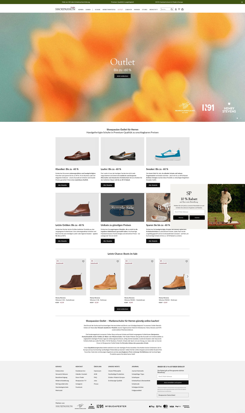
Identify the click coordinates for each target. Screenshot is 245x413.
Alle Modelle (62, 185)
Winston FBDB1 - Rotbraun (168, 300)
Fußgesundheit (137, 390)
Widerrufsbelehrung (62, 380)
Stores (144, 9)
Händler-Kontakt (81, 374)
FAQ (95, 377)
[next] (187, 276)
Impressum (97, 371)
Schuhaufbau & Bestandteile (141, 380)
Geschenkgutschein (62, 387)
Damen (88, 9)
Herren (80, 9)
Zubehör (128, 9)
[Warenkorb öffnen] (182, 9)
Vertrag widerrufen (62, 384)
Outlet (120, 9)
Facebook (79, 387)
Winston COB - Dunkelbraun (65, 300)
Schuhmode (135, 384)
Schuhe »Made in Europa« (116, 377)
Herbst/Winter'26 (109, 9)
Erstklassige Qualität (115, 380)
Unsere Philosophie (114, 371)
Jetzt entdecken (122, 76)
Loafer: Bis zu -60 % (111, 169)
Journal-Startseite (138, 371)
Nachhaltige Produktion (116, 374)
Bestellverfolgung (61, 377)
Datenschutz (60, 371)
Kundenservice (80, 371)
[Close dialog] (243, 186)
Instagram (79, 384)
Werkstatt (153, 9)
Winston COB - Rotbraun (98, 300)
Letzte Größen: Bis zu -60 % (70, 225)
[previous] (57, 276)
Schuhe (97, 9)
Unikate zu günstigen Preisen (116, 225)
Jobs (95, 380)
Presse (96, 384)
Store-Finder (80, 377)
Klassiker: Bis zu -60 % (67, 169)
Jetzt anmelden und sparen (173, 382)
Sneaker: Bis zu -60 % (157, 169)
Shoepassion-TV (81, 380)
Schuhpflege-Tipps (138, 374)
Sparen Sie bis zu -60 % (158, 225)
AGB (95, 374)
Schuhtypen (135, 377)
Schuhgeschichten (137, 387)
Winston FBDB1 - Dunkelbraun (134, 300)
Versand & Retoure (62, 374)
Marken (137, 9)
